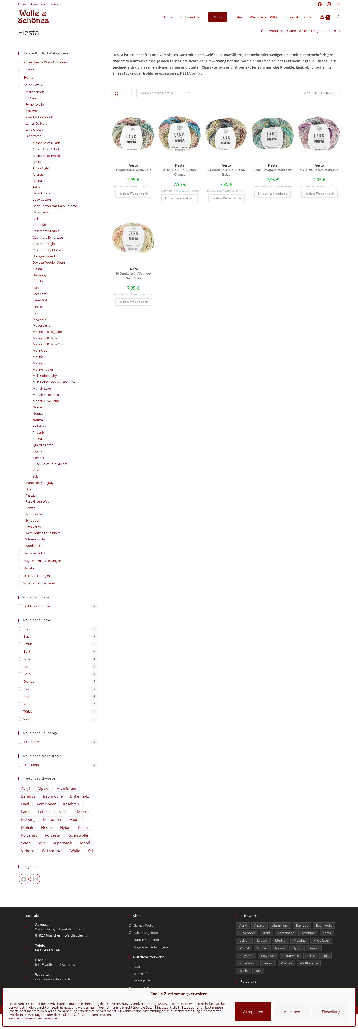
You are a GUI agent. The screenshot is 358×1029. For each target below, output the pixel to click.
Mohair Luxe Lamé (46, 401)
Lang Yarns (145, 186)
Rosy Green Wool (37, 501)
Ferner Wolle (34, 104)
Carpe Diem (41, 224)
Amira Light (41, 168)
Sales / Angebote (146, 932)
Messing (28, 819)
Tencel (85, 842)
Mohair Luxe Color (46, 394)
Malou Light (41, 325)
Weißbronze (52, 850)
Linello (37, 306)
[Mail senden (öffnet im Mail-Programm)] (336, 4)
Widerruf (140, 973)
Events (28, 77)
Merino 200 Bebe (45, 338)
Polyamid (29, 835)
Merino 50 (40, 350)
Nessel (47, 827)
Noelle (37, 407)
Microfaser (52, 819)
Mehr (336, 93)
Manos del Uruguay (39, 482)
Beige (27, 629)
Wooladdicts (34, 545)
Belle (36, 218)
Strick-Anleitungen (36, 575)
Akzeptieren (253, 1011)
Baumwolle (121, 186)
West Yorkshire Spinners (42, 533)
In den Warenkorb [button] (133, 193)
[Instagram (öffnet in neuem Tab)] (328, 4)
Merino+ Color (43, 369)
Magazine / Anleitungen (151, 947)
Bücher (28, 70)
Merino (83, 811)
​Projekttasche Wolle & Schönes (45, 62)
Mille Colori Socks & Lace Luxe (54, 382)
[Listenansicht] (127, 93)
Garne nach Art (34, 553)
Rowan (30, 508)
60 (328, 93)
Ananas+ (39, 181)
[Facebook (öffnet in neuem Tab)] (319, 4)
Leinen (44, 811)
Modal (75, 819)
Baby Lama (41, 212)
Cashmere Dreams (46, 231)
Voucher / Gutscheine (39, 583)
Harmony (40, 275)
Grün (27, 674)
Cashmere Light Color (48, 250)
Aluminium (66, 788)
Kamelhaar (46, 803)
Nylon (65, 827)
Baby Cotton (42, 199)
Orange (28, 681)
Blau (26, 636)
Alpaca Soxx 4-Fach (46, 143)
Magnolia (39, 319)
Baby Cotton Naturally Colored (55, 206)
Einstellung (331, 1011)
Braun (27, 644)
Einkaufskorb (38, 4)
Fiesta (336, 31)
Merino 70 (40, 357)
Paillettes (39, 426)
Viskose (27, 850)
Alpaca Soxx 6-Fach (46, 149)
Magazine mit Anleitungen (42, 561)
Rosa (26, 696)
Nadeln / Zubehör (146, 940)
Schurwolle (78, 835)
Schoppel (32, 520)
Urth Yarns (33, 527)
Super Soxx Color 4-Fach (50, 464)
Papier (83, 827)
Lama (26, 811)
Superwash (62, 842)
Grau (26, 666)
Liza (35, 312)
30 (322, 93)
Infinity (38, 281)
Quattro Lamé (43, 445)
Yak (35, 476)
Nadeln (28, 568)
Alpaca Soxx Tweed (46, 155)
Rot (25, 704)
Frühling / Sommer (36, 606)
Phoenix (39, 432)
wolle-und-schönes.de (53, 979)
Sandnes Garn (35, 514)
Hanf (25, 803)
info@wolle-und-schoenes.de (59, 964)
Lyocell (63, 811)
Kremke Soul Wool (38, 117)
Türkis (27, 711)
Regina (37, 451)
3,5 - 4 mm (31, 765)
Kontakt (56, 4)
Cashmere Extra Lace (48, 237)
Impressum (142, 981)
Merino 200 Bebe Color (49, 344)
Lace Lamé (40, 294)
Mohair (27, 827)
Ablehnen (292, 1011)
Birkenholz (79, 796)
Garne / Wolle (33, 85)
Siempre (39, 457)
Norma (38, 420)
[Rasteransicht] (117, 93)
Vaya (36, 470)
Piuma (37, 438)
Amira (37, 162)
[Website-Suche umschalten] (338, 17)
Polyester (53, 835)
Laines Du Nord (36, 123)
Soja (41, 842)
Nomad (38, 413)
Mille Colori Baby (45, 375)
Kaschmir (71, 803)
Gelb (26, 659)
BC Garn (31, 98)
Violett (28, 719)
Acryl (25, 788)
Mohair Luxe (42, 388)
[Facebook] (24, 879)
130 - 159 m (31, 742)
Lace (36, 287)
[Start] (262, 31)
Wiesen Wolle (35, 539)
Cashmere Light (44, 243)
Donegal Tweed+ (45, 256)
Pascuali (31, 495)
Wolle (75, 850)
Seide (26, 842)
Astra (36, 187)
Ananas (38, 174)
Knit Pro (31, 111)
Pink (26, 689)
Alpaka (43, 788)
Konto (22, 4)
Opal (28, 489)
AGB (137, 966)
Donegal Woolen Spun (49, 262)
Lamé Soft (40, 300)
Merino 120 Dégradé (47, 332)
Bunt (26, 651)
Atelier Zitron (34, 92)
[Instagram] (35, 879)
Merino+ (39, 363)
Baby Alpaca (41, 193)
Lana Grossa (34, 129)
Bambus (28, 796)
